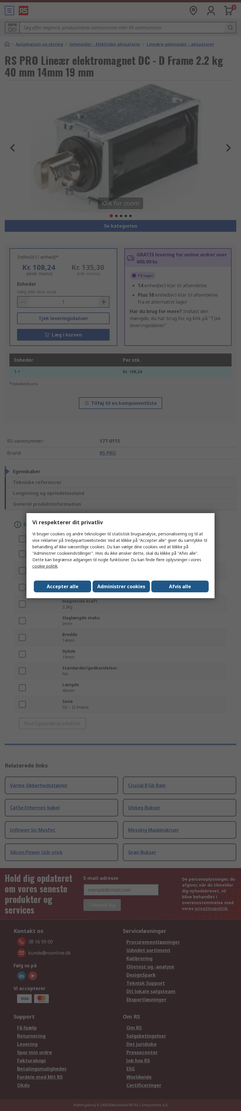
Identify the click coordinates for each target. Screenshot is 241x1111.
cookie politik (45, 566)
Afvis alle (180, 586)
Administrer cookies (121, 586)
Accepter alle (62, 586)
